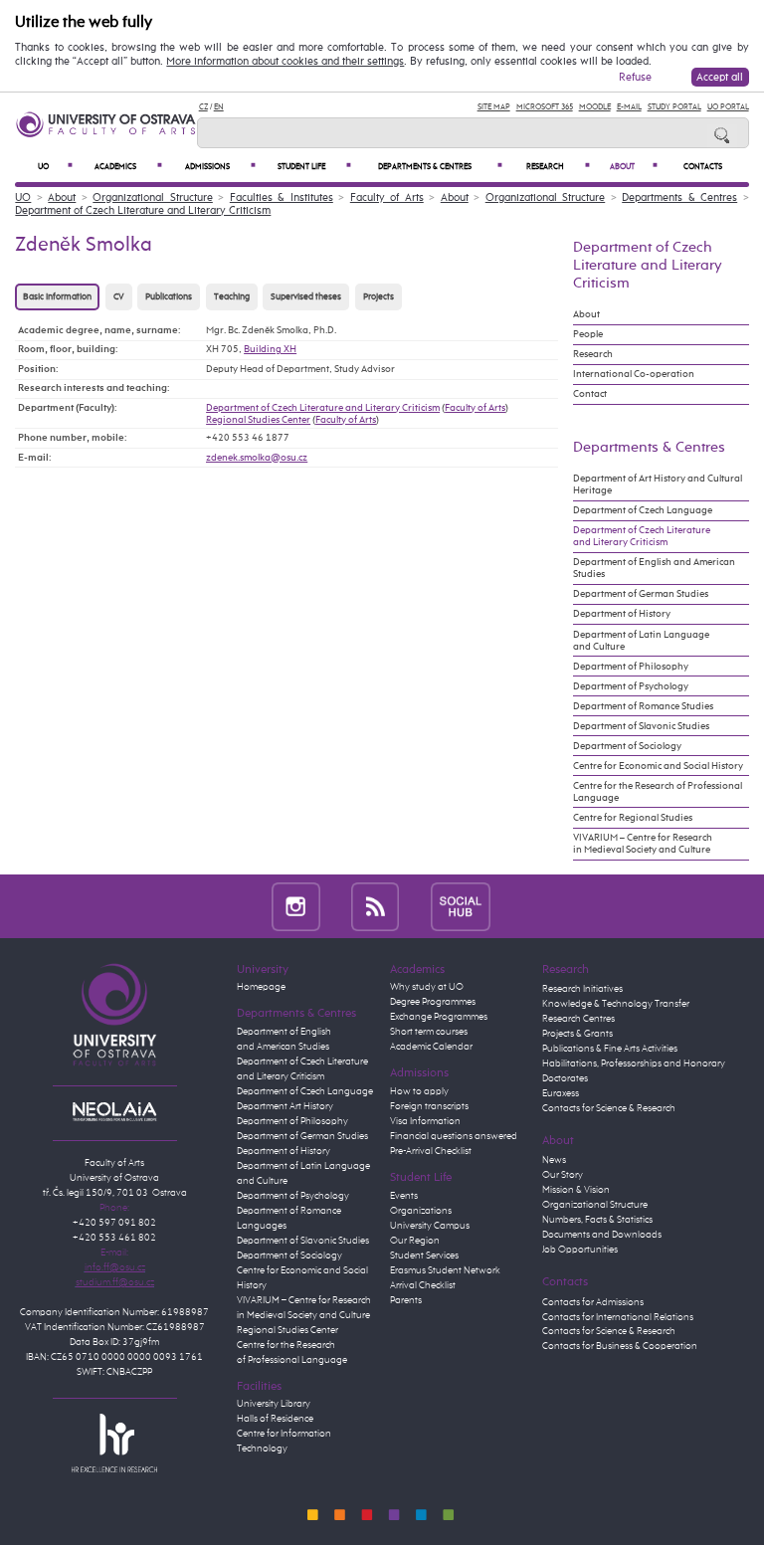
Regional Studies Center (258, 420)
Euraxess (560, 1093)
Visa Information (425, 1121)
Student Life (314, 166)
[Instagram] (296, 905)
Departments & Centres (439, 166)
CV (118, 296)
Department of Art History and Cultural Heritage (657, 484)
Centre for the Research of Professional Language (657, 792)
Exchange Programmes (438, 1017)
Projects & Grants (577, 1034)
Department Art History (285, 1106)
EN (219, 106)
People (588, 334)
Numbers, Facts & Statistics (597, 1220)
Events (404, 1196)
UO (55, 166)
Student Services (424, 1255)
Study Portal (674, 106)
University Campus (430, 1226)
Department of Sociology (627, 746)
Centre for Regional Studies (632, 818)
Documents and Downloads (602, 1235)
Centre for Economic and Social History (658, 766)
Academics (128, 166)
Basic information (57, 296)
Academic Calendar (431, 1047)
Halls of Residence (275, 1419)
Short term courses (429, 1032)
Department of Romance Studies (643, 706)
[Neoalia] (114, 1111)
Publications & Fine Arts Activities (609, 1049)
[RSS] (375, 905)
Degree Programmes (433, 1002)
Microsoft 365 (544, 106)
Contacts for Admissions (593, 1302)
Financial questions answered (453, 1136)
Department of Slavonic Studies (641, 726)
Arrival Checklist (423, 1285)
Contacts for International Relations (617, 1317)
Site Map (494, 106)
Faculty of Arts (387, 197)
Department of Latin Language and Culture (641, 641)
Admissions (220, 166)
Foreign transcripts (429, 1106)
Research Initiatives (582, 989)
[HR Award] (114, 1443)
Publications (168, 296)
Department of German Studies (640, 594)
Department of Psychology (630, 686)
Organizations (421, 1211)
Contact (590, 394)
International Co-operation (633, 374)
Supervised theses (306, 296)
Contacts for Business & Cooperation (619, 1346)
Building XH (270, 349)
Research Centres (578, 1019)
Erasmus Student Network (445, 1270)
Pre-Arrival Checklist (431, 1151)
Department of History (621, 614)
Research (558, 166)
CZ (203, 106)
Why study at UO (427, 987)
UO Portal (728, 106)
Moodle (595, 106)
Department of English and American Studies (654, 568)
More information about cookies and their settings (285, 62)
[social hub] (460, 905)
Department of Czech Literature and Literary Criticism (143, 210)
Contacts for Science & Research (608, 1108)
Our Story (562, 1175)
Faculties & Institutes (281, 197)
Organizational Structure (153, 197)
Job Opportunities (580, 1250)
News (554, 1160)
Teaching (232, 296)
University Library (273, 1404)
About (634, 166)
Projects (378, 296)
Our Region (415, 1241)
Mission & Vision (576, 1190)
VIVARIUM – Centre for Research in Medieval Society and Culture (642, 844)
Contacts (702, 167)
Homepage (261, 987)
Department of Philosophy (630, 667)
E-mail (629, 106)
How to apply (419, 1091)
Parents (406, 1300)
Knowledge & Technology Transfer (615, 1004)
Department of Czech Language (642, 510)
